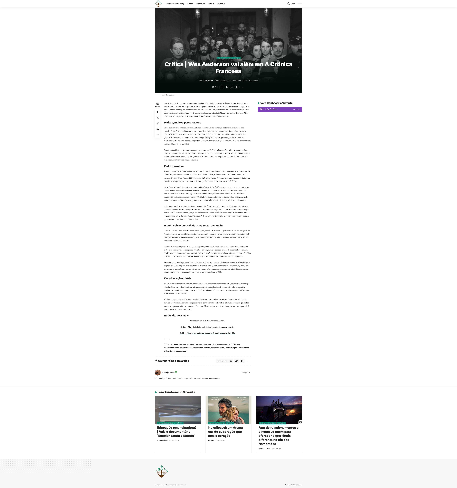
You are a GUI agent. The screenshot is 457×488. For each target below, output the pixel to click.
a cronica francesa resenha (219, 344)
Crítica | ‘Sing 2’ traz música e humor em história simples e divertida (207, 333)
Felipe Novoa (208, 80)
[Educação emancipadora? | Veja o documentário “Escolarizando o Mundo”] (178, 410)
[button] (288, 4)
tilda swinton (169, 351)
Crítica (237, 58)
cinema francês (186, 348)
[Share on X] (227, 87)
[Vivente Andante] (158, 3)
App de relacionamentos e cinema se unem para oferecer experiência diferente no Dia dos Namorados (279, 435)
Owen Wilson (243, 348)
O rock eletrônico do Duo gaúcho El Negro (207, 321)
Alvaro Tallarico (162, 440)
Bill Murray (235, 344)
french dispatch (217, 348)
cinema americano (171, 348)
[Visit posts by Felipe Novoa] (158, 372)
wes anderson (181, 351)
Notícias (281, 423)
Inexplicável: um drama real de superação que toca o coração (225, 432)
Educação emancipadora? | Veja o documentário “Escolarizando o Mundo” (177, 432)
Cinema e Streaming (224, 58)
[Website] (249, 372)
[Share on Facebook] (221, 87)
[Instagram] (280, 109)
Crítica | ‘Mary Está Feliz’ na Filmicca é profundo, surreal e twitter (207, 327)
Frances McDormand (201, 348)
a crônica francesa (178, 344)
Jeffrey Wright (231, 348)
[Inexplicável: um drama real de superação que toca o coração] (229, 410)
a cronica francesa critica (197, 344)
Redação (211, 440)
